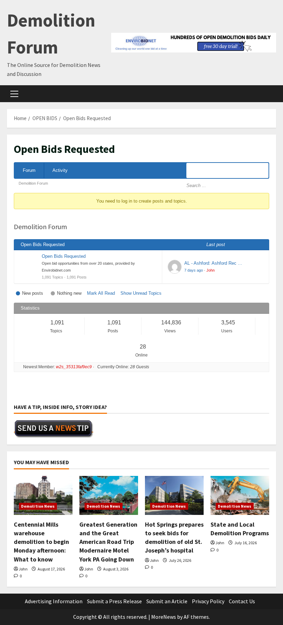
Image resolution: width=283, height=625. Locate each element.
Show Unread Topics (141, 293)
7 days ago (193, 270)
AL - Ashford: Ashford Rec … (213, 263)
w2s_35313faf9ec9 (74, 366)
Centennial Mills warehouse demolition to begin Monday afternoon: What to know (41, 541)
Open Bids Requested (64, 256)
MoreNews (163, 616)
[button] (14, 94)
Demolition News (38, 506)
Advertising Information (53, 601)
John (210, 270)
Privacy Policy (208, 601)
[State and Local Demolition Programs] (240, 495)
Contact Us (242, 601)
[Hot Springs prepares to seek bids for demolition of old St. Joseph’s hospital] (174, 495)
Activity (60, 170)
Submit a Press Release (114, 601)
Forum (29, 170)
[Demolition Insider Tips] (53, 428)
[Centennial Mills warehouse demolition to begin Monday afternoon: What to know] (43, 495)
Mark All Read (101, 293)
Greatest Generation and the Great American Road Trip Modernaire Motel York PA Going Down (108, 541)
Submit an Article (166, 601)
